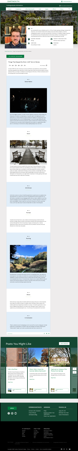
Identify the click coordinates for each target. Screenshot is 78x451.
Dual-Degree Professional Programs (22, 442)
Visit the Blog (64, 343)
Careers (45, 436)
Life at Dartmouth (29, 9)
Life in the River (12, 369)
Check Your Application (50, 416)
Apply (46, 9)
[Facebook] (61, 449)
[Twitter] (66, 449)
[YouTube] (69, 449)
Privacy (28, 449)
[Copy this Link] (44, 333)
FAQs (45, 411)
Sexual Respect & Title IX (48, 437)
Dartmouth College (13, 1)
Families (23, 436)
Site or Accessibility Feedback (45, 449)
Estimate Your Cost (64, 412)
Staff (23, 433)
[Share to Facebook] (46, 333)
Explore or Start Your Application (49, 413)
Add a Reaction (42, 65)
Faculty (23, 432)
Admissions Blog (33, 414)
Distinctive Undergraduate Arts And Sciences (41, 442)
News (35, 436)
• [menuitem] (26, 449)
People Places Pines (8, 51)
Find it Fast (37, 428)
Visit (40, 9)
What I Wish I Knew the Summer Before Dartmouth (38, 370)
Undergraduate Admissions (14, 5)
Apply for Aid (62, 411)
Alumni (23, 434)
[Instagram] (64, 449)
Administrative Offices (48, 433)
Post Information (10, 334)
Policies (32, 449)
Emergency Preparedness (48, 434)
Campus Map (36, 432)
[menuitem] (35, 412)
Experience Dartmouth (35, 407)
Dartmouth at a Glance (48, 430)
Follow (61, 9)
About (9, 9)
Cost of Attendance (64, 414)
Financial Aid (62, 407)
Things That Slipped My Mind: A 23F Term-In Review (22, 51)
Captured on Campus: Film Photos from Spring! (59, 370)
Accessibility (46, 432)
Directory (35, 433)
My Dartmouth (26, 428)
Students (23, 430)
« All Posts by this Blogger (15, 56)
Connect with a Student (35, 411)
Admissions (47, 407)
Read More (10, 382)
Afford (54, 9)
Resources (47, 428)
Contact (37, 449)
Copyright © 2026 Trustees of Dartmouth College (17, 449)
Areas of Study (32, 412)
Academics (18, 9)
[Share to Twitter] (48, 333)
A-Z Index (35, 430)
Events (35, 434)
